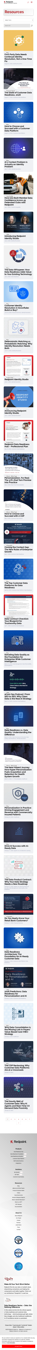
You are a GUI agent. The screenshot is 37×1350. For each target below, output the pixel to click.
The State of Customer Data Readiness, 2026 (18, 93)
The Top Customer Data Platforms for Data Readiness (16, 585)
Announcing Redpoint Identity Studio (15, 412)
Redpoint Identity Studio (17, 379)
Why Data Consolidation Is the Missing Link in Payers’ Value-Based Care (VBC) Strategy (18, 1030)
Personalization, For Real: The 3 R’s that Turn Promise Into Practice (18, 480)
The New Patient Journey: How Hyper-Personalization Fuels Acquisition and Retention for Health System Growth (18, 772)
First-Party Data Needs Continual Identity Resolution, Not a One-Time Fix (18, 57)
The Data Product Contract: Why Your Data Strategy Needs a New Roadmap (18, 881)
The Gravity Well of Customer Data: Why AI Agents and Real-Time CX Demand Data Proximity (17, 1104)
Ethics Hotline (20, 1327)
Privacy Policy (8, 1325)
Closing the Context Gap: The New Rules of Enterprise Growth (18, 549)
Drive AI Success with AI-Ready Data (17, 847)
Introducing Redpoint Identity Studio (15, 237)
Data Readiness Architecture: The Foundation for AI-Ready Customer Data (16, 955)
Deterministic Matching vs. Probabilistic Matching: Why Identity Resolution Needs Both (18, 344)
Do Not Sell (24, 1325)
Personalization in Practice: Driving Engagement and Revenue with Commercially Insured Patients (18, 811)
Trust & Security (17, 1325)
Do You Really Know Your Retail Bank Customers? (17, 919)
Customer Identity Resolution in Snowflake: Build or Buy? (17, 307)
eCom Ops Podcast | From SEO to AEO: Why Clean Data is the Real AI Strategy (18, 696)
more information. (11, 1343)
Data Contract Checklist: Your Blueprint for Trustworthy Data (17, 621)
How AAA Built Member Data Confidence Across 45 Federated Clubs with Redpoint (18, 201)
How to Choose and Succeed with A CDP (14, 515)
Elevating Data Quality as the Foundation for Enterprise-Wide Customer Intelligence (18, 658)
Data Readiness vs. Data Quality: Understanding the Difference (18, 732)
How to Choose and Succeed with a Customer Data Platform (17, 128)
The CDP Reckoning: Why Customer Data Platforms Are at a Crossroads (17, 1067)
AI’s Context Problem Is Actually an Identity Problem (16, 164)
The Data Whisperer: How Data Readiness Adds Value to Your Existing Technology (18, 272)
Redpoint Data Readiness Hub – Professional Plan (17, 445)
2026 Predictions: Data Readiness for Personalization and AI (16, 993)
